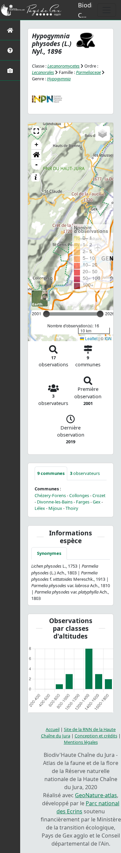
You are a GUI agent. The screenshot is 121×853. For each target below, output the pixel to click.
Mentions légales (81, 742)
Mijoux (55, 508)
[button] (36, 131)
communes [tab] (51, 473)
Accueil (52, 729)
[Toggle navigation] (106, 10)
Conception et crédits (96, 736)
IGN (108, 338)
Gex (96, 502)
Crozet (99, 495)
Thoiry (72, 508)
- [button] (36, 164)
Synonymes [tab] (49, 553)
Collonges (79, 495)
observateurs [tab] (85, 473)
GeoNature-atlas (96, 795)
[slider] (100, 314)
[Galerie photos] (10, 70)
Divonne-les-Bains (55, 502)
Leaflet (90, 338)
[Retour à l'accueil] (10, 30)
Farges (82, 502)
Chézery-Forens (50, 495)
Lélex (40, 508)
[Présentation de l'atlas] (10, 50)
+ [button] (36, 144)
